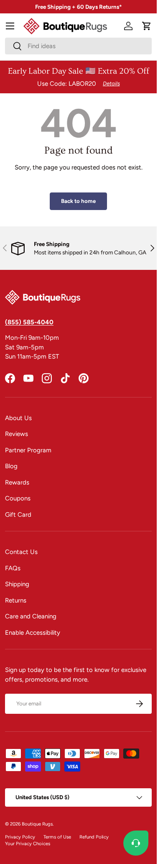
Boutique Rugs (37, 824)
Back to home (78, 200)
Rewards (17, 482)
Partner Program (28, 450)
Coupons (18, 498)
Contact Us (21, 552)
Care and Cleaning (30, 616)
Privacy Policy (20, 837)
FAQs (12, 568)
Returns (15, 600)
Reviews (16, 434)
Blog (11, 466)
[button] (147, 26)
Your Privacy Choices (27, 843)
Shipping (17, 584)
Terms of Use (57, 837)
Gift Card (18, 514)
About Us (18, 418)
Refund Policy (94, 837)
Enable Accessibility (32, 632)
